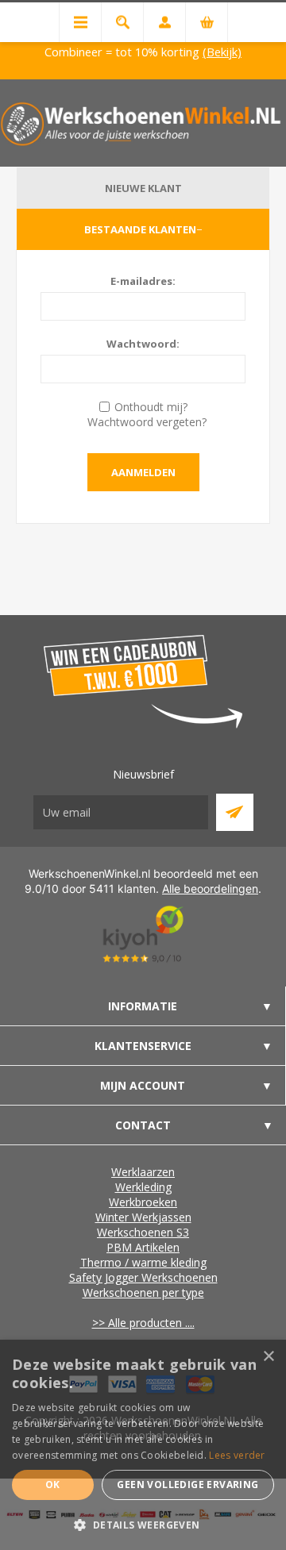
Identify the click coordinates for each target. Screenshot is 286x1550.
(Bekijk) (222, 52)
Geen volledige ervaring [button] (187, 1484)
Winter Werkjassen (143, 1217)
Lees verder (237, 1455)
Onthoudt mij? (150, 406)
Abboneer (234, 812)
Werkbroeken (143, 1202)
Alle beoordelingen (210, 888)
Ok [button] (52, 1484)
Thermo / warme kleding (143, 1262)
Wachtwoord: (143, 344)
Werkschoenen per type (143, 1292)
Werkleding (143, 1186)
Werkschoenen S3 (143, 1232)
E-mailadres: (143, 281)
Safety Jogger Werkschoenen (143, 1277)
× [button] (268, 1357)
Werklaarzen (143, 1171)
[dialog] (143, 1445)
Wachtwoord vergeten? (147, 421)
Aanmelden (143, 472)
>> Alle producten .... (143, 1322)
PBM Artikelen (143, 1247)
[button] (143, 1524)
